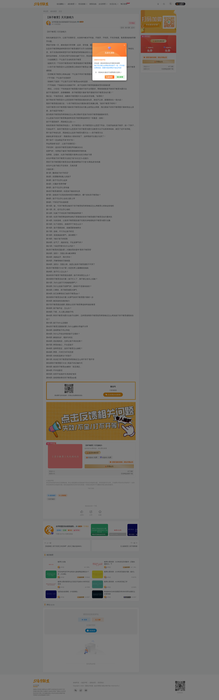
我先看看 (120, 77)
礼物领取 (109, 77)
